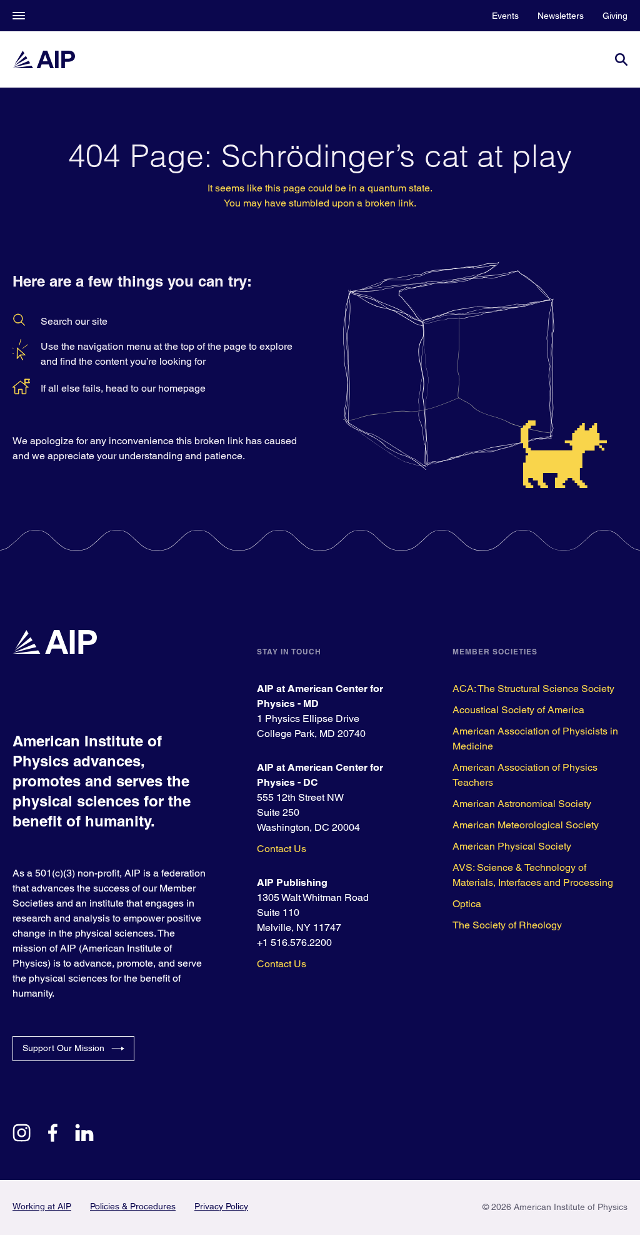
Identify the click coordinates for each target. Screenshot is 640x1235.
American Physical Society (511, 846)
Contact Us (281, 849)
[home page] (43, 59)
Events (505, 16)
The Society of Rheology (507, 925)
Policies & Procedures (133, 1206)
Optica (466, 904)
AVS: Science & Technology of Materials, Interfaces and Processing (532, 874)
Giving (615, 16)
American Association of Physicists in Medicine (535, 738)
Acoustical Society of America (518, 710)
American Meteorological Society (525, 825)
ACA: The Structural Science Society (533, 688)
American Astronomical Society (521, 804)
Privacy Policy (221, 1206)
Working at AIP (41, 1206)
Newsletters (561, 16)
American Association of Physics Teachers (525, 774)
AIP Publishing (292, 882)
